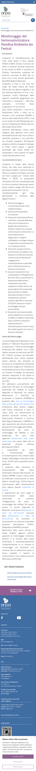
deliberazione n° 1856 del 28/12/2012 (18, 517)
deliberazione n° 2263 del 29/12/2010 (18, 511)
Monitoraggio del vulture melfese (19, 572)
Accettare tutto (18, 756)
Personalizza (18, 762)
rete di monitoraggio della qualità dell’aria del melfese (18, 402)
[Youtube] (19, 617)
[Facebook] (2, 617)
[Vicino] (34, 736)
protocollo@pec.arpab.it (11, 645)
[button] (18, 590)
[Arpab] (6, 11)
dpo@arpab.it (14, 653)
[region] (18, 753)
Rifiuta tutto (18, 767)
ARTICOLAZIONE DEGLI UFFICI (10, 715)
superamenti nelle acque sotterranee (18, 440)
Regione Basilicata (8, 2)
